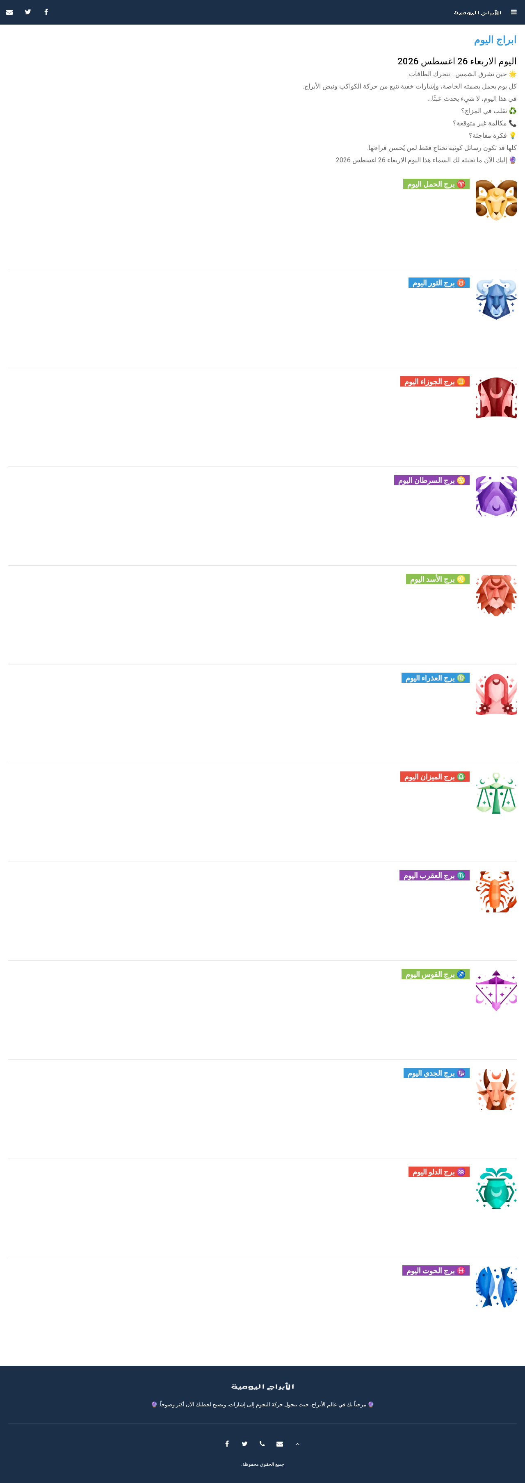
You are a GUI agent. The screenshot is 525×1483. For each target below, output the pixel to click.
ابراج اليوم (495, 39)
